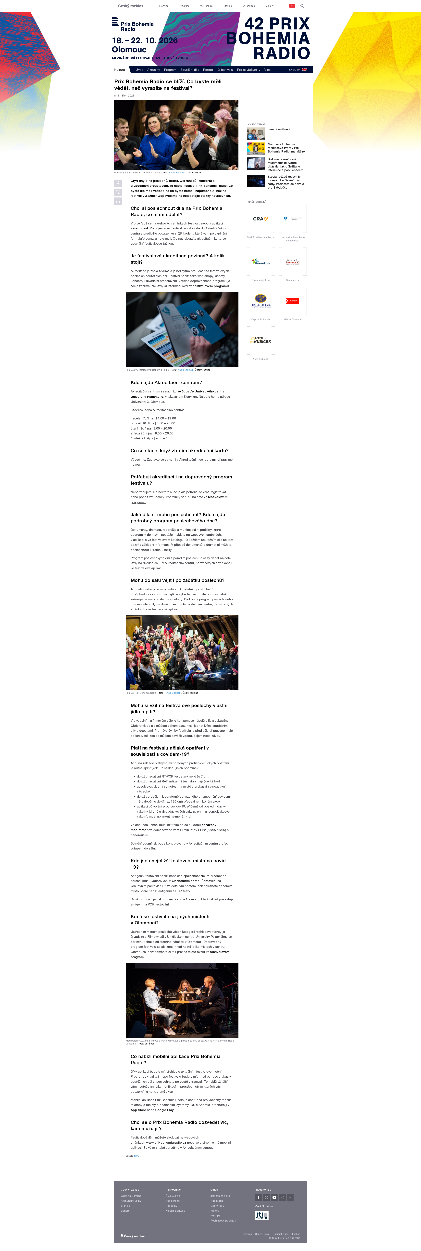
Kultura (119, 69)
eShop (125, 1210)
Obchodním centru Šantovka (194, 881)
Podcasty (171, 1205)
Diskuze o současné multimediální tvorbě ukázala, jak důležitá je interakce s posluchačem (285, 164)
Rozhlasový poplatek (223, 1220)
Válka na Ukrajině (131, 1195)
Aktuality (153, 69)
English (296, 1234)
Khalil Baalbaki (177, 172)
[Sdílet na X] (118, 192)
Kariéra (214, 1210)
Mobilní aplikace (175, 1210)
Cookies (247, 1234)
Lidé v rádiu (217, 1205)
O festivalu (225, 69)
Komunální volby (131, 1200)
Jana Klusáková (279, 129)
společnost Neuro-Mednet (203, 876)
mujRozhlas (206, 6)
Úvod (139, 69)
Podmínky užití (281, 1234)
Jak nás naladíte (220, 1195)
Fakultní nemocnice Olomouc (178, 899)
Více (269, 69)
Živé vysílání (173, 1195)
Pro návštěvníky (248, 69)
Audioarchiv (173, 1200)
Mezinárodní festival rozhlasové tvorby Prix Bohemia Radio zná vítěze (286, 147)
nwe (136, 1155)
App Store (138, 1110)
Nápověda (216, 1200)
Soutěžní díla (189, 69)
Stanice (228, 6)
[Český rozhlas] (128, 6)
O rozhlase (249, 6)
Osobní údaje (262, 1234)
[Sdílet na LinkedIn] (118, 201)
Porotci (208, 69)
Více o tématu (257, 124)
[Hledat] (302, 6)
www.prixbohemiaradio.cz (166, 1142)
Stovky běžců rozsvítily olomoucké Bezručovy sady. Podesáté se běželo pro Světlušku (286, 182)
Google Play (164, 1110)
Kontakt (215, 1215)
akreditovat (139, 228)
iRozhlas (164, 6)
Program (184, 6)
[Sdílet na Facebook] (118, 183)
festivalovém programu (211, 286)
